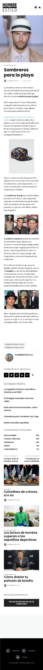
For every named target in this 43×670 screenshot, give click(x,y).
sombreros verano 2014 (14, 348)
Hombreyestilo (13, 81)
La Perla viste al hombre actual (11, 459)
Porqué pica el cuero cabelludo (31, 459)
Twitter (24, 657)
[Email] (27, 375)
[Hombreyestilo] (5, 81)
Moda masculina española (16, 422)
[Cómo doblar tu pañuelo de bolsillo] (21, 560)
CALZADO (7, 489)
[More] (32, 375)
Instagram (31, 650)
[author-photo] (5, 500)
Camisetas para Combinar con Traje (21, 416)
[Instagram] (24, 651)
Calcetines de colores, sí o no (21, 493)
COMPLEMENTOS (10, 65)
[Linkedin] (22, 375)
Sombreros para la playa (14, 344)
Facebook (15, 650)
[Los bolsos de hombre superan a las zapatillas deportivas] (21, 516)
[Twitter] (11, 375)
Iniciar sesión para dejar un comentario (21, 603)
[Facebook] (6, 375)
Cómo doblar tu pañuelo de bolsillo (18, 579)
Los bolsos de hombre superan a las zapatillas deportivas (20, 536)
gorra (35, 184)
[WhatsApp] (16, 375)
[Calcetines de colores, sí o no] (21, 475)
